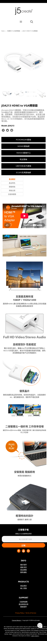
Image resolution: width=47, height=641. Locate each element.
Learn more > (35, 636)
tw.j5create (36, 620)
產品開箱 (23, 570)
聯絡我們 (23, 607)
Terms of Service (31, 613)
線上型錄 (23, 588)
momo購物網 (23, 146)
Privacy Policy (19, 613)
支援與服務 (23, 602)
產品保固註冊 (23, 604)
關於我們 (23, 565)
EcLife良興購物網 (23, 172)
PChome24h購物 (23, 139)
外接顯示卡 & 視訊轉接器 (13, 31)
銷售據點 (23, 572)
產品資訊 (23, 586)
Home (3, 31)
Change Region (16, 620)
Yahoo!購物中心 (23, 153)
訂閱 (23, 545)
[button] (39, 625)
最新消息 (23, 567)
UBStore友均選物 (23, 166)
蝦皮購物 (23, 159)
